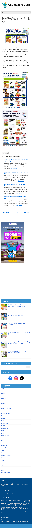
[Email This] (2, 153)
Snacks (3, 453)
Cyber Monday (5, 411)
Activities (3, 388)
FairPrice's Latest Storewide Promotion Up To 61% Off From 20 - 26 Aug (19, 314)
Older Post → (27, 212)
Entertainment (4, 423)
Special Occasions (6, 455)
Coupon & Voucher (6, 408)
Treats (3, 467)
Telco (2, 460)
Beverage (3, 393)
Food (2, 433)
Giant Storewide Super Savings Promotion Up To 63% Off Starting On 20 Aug (19, 305)
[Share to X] (6, 153)
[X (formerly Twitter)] (22, 378)
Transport (3, 462)
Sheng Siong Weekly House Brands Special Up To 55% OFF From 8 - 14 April (16, 19)
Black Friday (4, 396)
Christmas (3, 398)
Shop (2, 450)
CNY (2, 401)
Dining (3, 415)
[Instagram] (16, 378)
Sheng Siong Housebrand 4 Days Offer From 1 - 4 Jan (16, 197)
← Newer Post (5, 212)
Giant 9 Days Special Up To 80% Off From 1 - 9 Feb (15, 185)
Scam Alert (4, 448)
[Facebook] (10, 378)
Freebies (3, 438)
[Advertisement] (16, 281)
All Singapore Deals (21, 526)
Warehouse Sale (5, 472)
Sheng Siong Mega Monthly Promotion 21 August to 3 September (18, 352)
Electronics (4, 420)
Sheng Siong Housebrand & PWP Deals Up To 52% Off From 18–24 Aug (19, 342)
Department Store (5, 413)
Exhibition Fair (4, 428)
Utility (2, 470)
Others (3, 443)
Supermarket (16, 24)
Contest (3, 403)
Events (3, 425)
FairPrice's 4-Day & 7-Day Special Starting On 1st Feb (16, 172)
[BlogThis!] (4, 153)
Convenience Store (6, 406)
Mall (2, 440)
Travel (2, 465)
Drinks (3, 418)
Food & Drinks (5, 435)
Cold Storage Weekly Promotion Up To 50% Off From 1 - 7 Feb (16, 160)
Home (16, 212)
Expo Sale (3, 430)
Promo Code (4, 445)
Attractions (4, 391)
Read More (14, 168)
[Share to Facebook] (8, 153)
